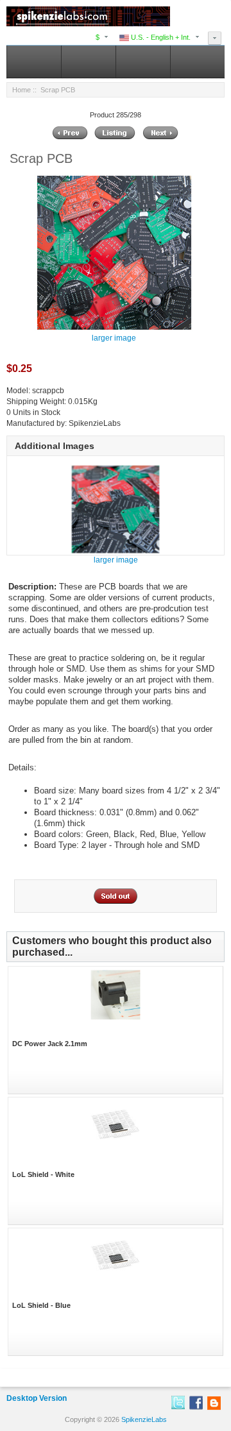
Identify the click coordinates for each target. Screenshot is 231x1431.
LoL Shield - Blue (41, 1305)
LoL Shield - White (43, 1174)
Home (21, 90)
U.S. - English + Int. (160, 37)
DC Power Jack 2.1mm (49, 1043)
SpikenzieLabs (144, 1419)
